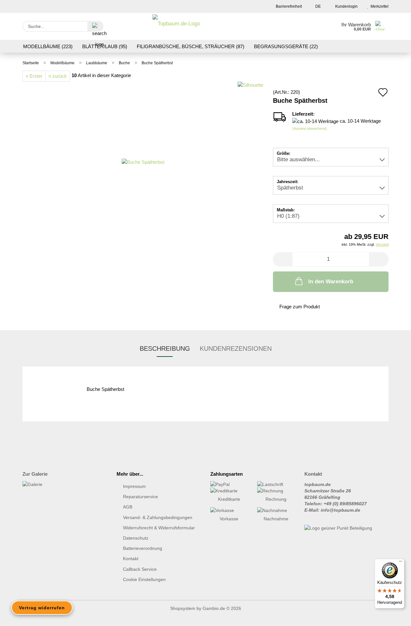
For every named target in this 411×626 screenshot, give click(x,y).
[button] (282, 259)
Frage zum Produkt (299, 306)
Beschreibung (165, 348)
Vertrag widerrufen (42, 607)
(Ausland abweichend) (309, 128)
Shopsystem (182, 608)
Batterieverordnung (142, 548)
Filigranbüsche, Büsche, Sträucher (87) (190, 46)
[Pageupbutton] (393, 616)
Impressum (134, 486)
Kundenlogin (345, 6)
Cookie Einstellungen (144, 579)
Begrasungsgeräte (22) (286, 46)
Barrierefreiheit (288, 6)
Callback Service (140, 569)
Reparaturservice (140, 496)
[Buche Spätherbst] (143, 161)
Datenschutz (135, 538)
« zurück (57, 76)
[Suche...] (95, 26)
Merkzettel (379, 6)
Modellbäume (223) (48, 46)
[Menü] (401, 563)
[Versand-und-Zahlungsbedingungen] (229, 484)
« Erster (34, 76)
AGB (127, 506)
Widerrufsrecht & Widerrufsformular (159, 527)
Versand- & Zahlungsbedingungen (157, 517)
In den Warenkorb (330, 281)
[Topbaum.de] (176, 26)
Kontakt (130, 558)
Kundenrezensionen (236, 348)
